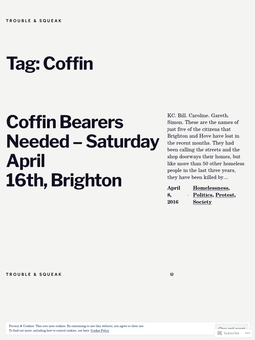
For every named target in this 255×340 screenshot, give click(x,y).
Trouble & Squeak (34, 20)
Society (202, 201)
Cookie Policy (100, 330)
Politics (202, 194)
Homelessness (210, 187)
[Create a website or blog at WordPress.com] (172, 274)
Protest (224, 194)
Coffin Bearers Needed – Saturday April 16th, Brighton (82, 151)
